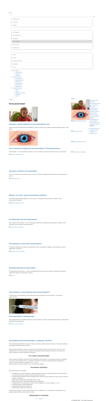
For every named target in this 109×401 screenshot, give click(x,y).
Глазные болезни (19, 28)
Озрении (11, 99)
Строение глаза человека (94, 130)
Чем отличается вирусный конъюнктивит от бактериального (34, 148)
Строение (15, 22)
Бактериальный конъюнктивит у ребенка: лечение (30, 340)
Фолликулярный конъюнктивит (22, 268)
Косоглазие (16, 44)
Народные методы (17, 61)
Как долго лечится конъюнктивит (23, 171)
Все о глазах (17, 15)
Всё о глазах (34, 362)
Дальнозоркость (17, 35)
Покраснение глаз (95, 128)
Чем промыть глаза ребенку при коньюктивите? (29, 292)
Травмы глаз (93, 133)
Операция (15, 64)
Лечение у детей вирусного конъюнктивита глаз (29, 124)
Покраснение (16, 19)
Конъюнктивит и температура (21, 316)
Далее (41, 398)
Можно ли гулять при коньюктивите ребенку (28, 195)
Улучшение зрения (19, 51)
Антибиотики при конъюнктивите (23, 219)
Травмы (15, 25)
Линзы (14, 57)
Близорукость (16, 32)
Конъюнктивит (16, 41)
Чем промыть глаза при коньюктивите (25, 243)
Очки (14, 67)
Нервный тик (16, 47)
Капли (14, 54)
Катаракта (15, 38)
